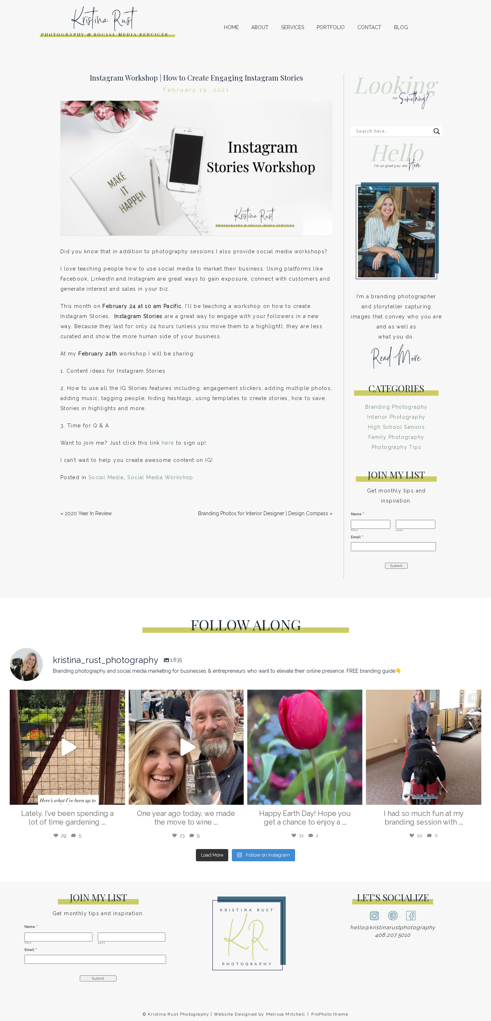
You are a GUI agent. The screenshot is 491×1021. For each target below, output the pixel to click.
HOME (231, 27)
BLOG (401, 27)
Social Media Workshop (160, 477)
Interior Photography (396, 417)
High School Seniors (396, 427)
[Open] (67, 747)
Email (357, 537)
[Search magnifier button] (437, 131)
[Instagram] (117, 796)
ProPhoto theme (329, 1014)
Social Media (106, 477)
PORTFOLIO (331, 27)
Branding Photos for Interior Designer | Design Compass (263, 513)
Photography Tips (396, 447)
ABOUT (260, 27)
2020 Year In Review (88, 513)
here (168, 443)
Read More (396, 360)
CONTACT (369, 27)
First (354, 530)
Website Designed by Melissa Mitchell (259, 1014)
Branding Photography (396, 407)
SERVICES (292, 27)
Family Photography (396, 437)
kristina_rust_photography (66, 698)
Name (357, 514)
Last (399, 530)
